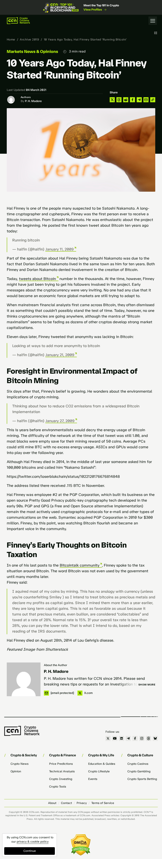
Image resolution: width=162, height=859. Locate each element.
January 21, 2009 (59, 355)
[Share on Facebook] (132, 99)
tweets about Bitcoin (37, 278)
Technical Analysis (62, 771)
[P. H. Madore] (23, 679)
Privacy (82, 803)
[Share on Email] (145, 99)
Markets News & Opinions (32, 51)
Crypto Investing (60, 779)
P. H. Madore (33, 101)
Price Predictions (61, 764)
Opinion (16, 771)
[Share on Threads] (119, 99)
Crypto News (19, 764)
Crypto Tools (57, 786)
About (52, 803)
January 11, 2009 (59, 249)
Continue (29, 851)
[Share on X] (112, 99)
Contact (66, 803)
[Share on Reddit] (125, 99)
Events (92, 779)
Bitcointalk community (79, 565)
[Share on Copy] (152, 99)
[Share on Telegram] (139, 99)
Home (11, 39)
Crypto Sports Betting (142, 779)
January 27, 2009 (59, 421)
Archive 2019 (29, 39)
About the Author (55, 665)
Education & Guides (101, 764)
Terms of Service (102, 803)
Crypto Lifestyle (99, 771)
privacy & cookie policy (33, 841)
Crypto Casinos (137, 764)
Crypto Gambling (138, 771)
